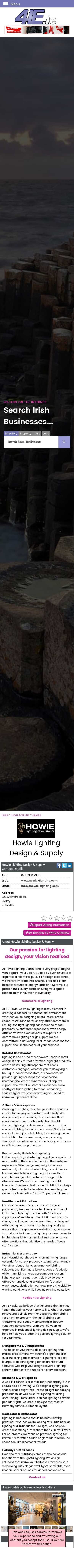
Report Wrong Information (51, 925)
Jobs (46, 433)
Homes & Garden (20, 814)
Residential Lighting (37, 1298)
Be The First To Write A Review (48, 933)
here (61, 1540)
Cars (37, 433)
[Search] (64, 442)
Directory (11, 433)
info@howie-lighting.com (40, 886)
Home (5, 814)
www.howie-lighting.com (39, 880)
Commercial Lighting (37, 1001)
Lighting (36, 814)
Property (25, 433)
